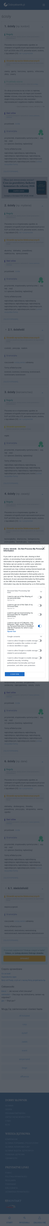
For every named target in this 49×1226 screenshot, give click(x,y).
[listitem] (24, 591)
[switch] (40, 597)
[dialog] (24, 613)
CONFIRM (14, 674)
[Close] (44, 549)
